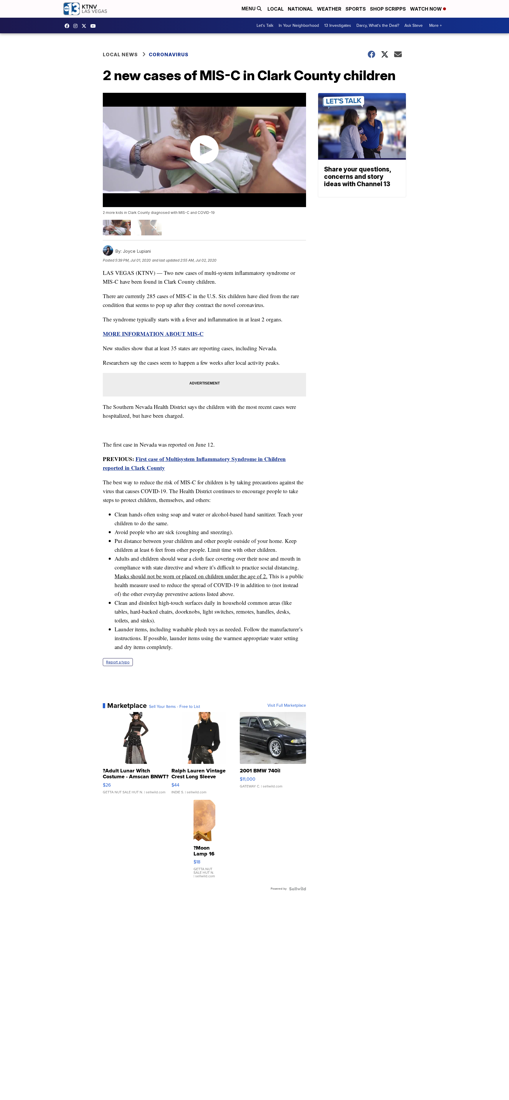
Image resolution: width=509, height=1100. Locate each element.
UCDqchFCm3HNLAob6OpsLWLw (94, 26)
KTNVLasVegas (68, 26)
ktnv (76, 26)
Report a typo (118, 662)
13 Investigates (337, 25)
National (300, 9)
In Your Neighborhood (299, 25)
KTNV (85, 26)
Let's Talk (265, 25)
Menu (249, 8)
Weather (329, 9)
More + (435, 25)
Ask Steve (413, 25)
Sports (356, 9)
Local (275, 9)
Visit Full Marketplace (286, 705)
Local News (120, 54)
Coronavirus (169, 54)
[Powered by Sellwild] (297, 889)
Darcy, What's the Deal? (377, 25)
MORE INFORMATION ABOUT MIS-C (153, 334)
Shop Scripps (388, 9)
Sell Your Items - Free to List (174, 707)
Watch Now (426, 9)
